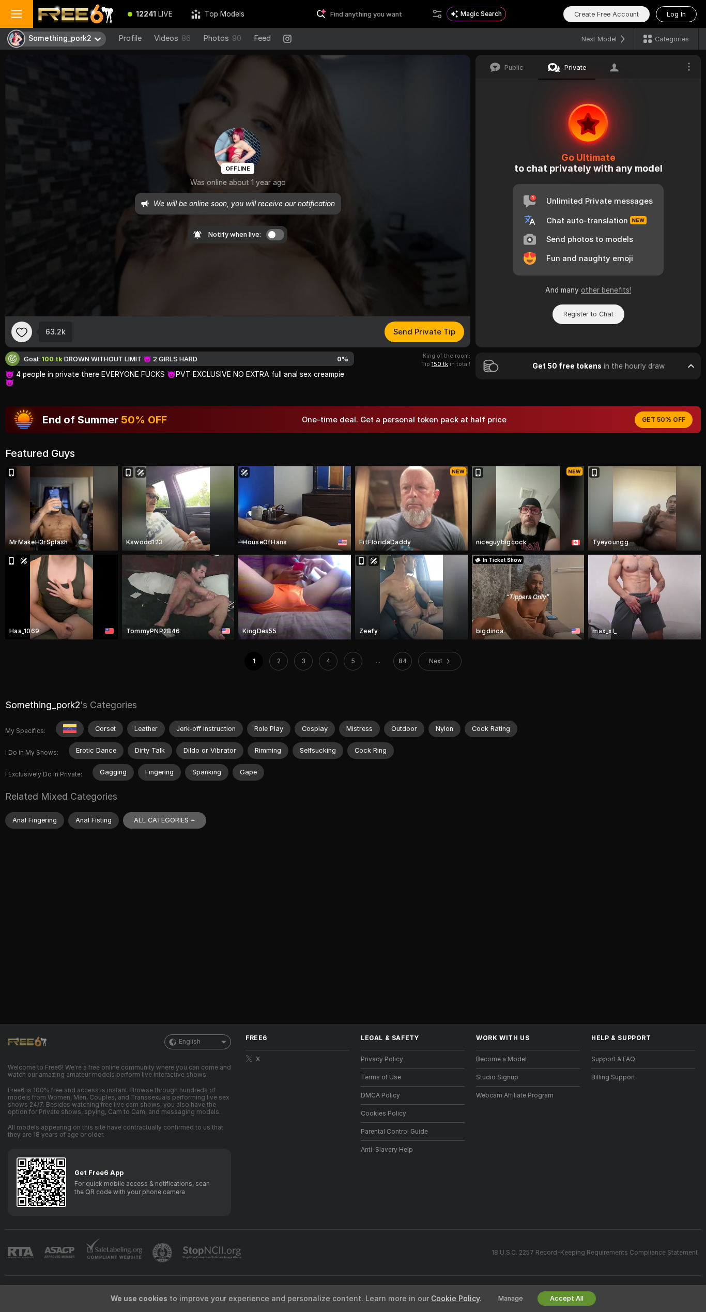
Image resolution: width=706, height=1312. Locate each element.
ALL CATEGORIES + (164, 820)
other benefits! (606, 290)
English (190, 1041)
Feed (262, 38)
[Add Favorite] (21, 332)
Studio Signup (497, 1077)
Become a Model (501, 1059)
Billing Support (613, 1077)
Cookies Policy (383, 1113)
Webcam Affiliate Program (515, 1095)
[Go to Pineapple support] (163, 1252)
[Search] (437, 14)
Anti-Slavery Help (387, 1149)
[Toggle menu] (16, 14)
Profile (130, 38)
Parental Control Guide (394, 1131)
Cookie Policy (455, 1298)
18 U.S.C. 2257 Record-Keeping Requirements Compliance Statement (595, 1252)
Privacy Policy (382, 1059)
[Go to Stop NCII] (212, 1252)
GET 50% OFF (663, 419)
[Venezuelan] (70, 729)
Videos (172, 38)
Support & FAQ (613, 1059)
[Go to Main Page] (75, 14)
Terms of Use (381, 1077)
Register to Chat (588, 314)
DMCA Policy (380, 1095)
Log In (676, 14)
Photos (222, 38)
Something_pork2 (42, 704)
